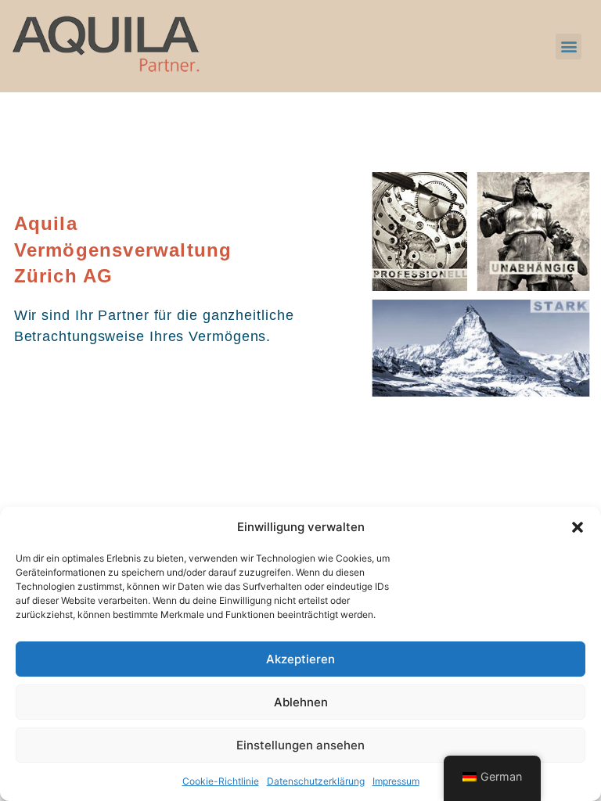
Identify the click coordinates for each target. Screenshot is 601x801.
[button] (577, 527)
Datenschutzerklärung (316, 781)
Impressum (395, 781)
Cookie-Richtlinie (220, 781)
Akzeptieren (300, 659)
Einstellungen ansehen (300, 745)
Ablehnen (301, 702)
